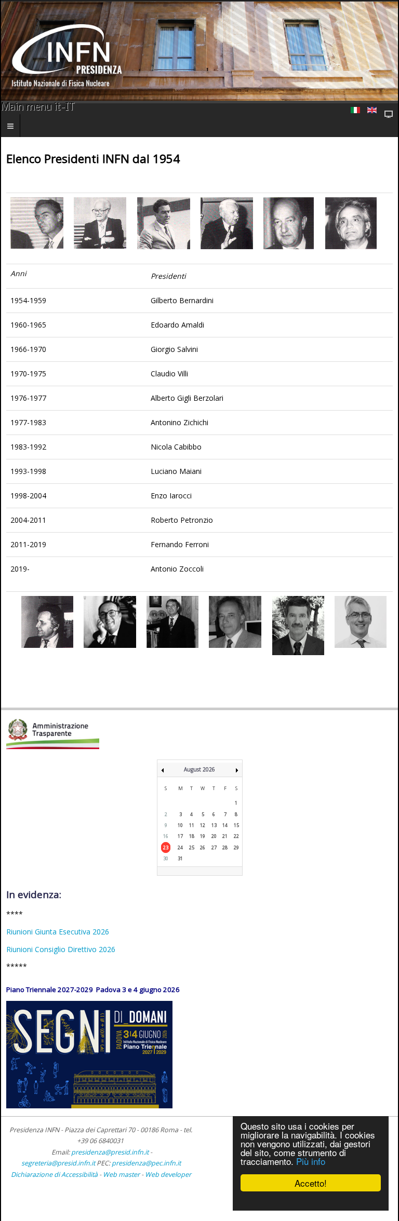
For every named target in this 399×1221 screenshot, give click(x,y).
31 (180, 858)
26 (202, 847)
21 (225, 836)
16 (165, 836)
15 (236, 825)
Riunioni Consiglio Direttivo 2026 (60, 949)
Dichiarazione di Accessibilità (55, 1174)
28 (225, 847)
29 (236, 847)
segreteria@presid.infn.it (58, 1163)
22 (236, 836)
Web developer (168, 1174)
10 (180, 825)
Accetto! (311, 1182)
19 (202, 836)
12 (202, 825)
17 (180, 836)
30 (165, 858)
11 (191, 825)
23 (165, 847)
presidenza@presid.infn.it (110, 1152)
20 (214, 836)
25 (191, 847)
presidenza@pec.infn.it (146, 1163)
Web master (121, 1174)
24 (180, 847)
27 (214, 847)
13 (214, 825)
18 (191, 836)
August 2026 (199, 769)
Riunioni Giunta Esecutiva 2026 (57, 932)
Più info (310, 1161)
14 (225, 825)
